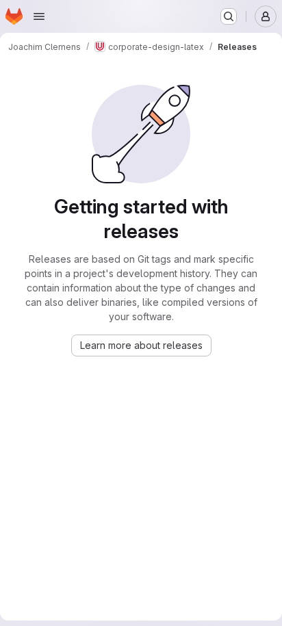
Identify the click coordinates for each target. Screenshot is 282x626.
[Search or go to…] (228, 16)
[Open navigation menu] (39, 16)
